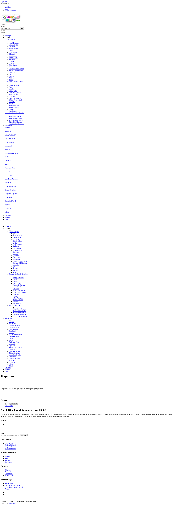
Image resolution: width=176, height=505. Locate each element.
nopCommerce (13, 503)
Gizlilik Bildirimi (10, 445)
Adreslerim (8, 472)
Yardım (7, 460)
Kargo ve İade (9, 447)
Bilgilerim (8, 470)
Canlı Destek (9, 406)
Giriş (6, 9)
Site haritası (8, 462)
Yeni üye (8, 7)
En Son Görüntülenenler (13, 485)
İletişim (7, 456)
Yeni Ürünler (9, 483)
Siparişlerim (9, 474)
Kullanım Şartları (10, 449)
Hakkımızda (9, 443)
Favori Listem (9, 475)
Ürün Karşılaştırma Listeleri (14, 487)
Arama (7, 489)
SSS (6, 458)
